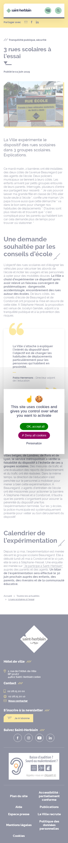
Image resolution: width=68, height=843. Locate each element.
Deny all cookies (35, 435)
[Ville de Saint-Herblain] (18, 12)
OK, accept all (35, 426)
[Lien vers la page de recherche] (58, 10)
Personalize (34, 443)
